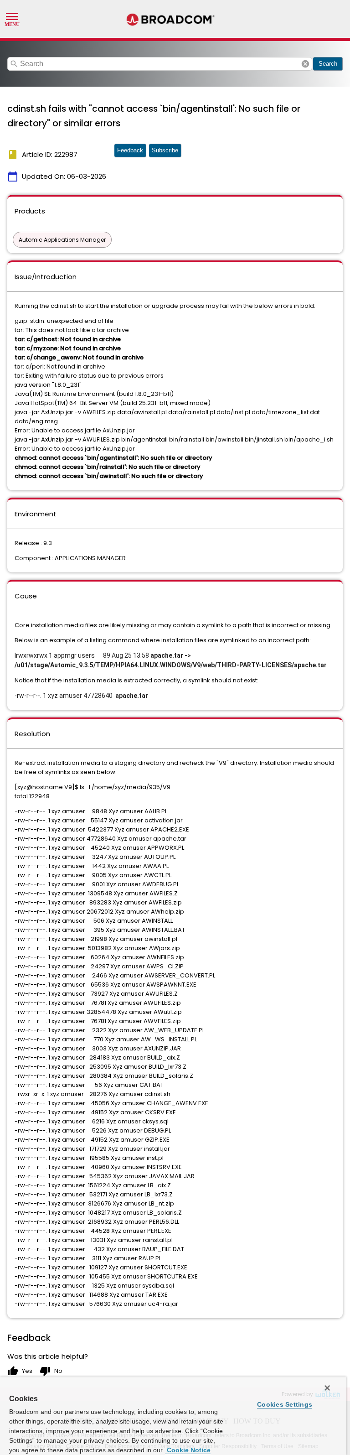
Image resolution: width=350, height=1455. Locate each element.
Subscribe (165, 150)
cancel (305, 63)
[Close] (327, 1388)
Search (328, 63)
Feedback (130, 150)
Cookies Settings (284, 1404)
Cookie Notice (188, 1450)
